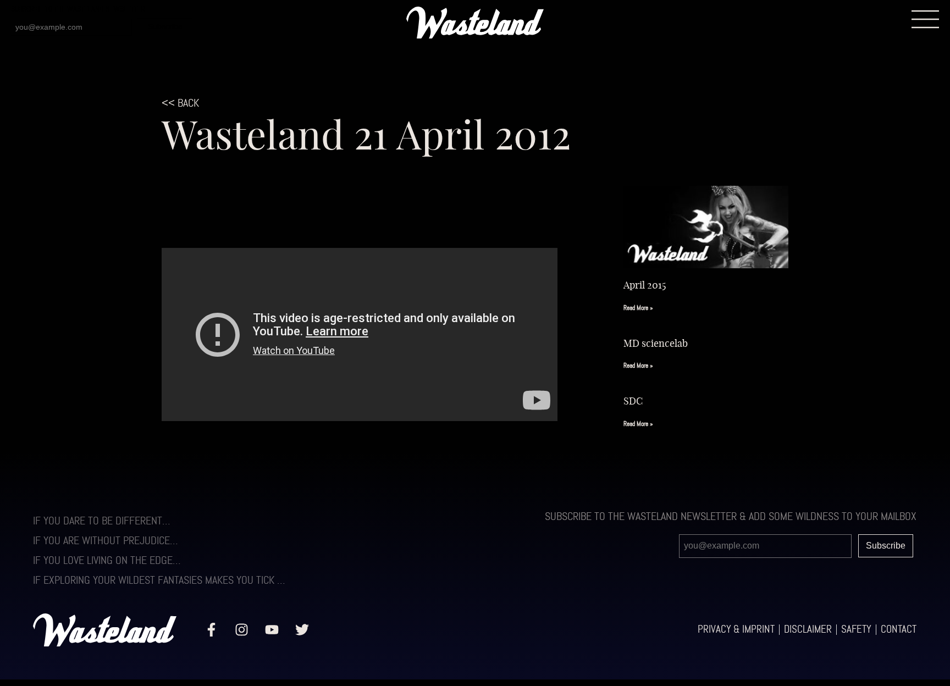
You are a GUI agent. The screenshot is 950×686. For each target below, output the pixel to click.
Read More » (638, 308)
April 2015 (644, 284)
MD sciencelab (655, 343)
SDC (633, 400)
